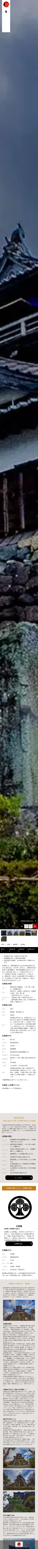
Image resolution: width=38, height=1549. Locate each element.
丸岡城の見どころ (31, 950)
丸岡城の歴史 (12, 950)
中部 (8, 944)
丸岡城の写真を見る (26, 921)
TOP (2, 944)
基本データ (3, 950)
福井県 (15, 944)
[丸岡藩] (19, 1208)
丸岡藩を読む (18, 1244)
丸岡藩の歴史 (21, 950)
